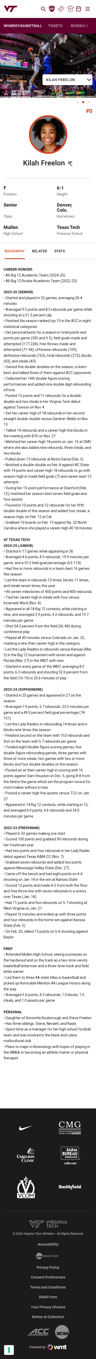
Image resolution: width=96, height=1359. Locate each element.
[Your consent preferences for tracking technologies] (9, 1350)
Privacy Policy (48, 1267)
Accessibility (48, 1244)
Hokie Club (52, 9)
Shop (70, 9)
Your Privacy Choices (48, 1307)
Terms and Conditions (48, 1287)
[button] (78, 102)
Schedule (79, 26)
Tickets (61, 9)
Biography (15, 251)
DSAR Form (48, 1297)
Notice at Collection (48, 1317)
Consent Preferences (48, 1277)
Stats (59, 251)
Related (39, 251)
